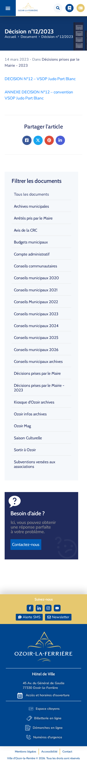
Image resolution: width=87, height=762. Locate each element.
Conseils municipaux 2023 (36, 314)
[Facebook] (27, 140)
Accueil (10, 36)
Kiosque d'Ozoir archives (34, 402)
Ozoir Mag (22, 426)
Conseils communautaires (35, 266)
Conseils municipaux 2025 (36, 337)
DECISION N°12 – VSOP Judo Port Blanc (40, 79)
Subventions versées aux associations (34, 464)
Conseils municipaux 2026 (36, 349)
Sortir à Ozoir (25, 449)
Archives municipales (31, 206)
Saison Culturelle (28, 438)
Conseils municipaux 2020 (36, 278)
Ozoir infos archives (30, 414)
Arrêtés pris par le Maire (33, 218)
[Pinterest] (49, 140)
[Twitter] (38, 140)
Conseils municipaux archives (38, 361)
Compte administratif (32, 254)
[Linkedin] (60, 140)
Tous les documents (31, 194)
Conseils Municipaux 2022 (36, 301)
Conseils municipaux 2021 (36, 290)
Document (29, 36)
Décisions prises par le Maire (37, 373)
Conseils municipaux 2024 (36, 325)
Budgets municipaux (31, 242)
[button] (8, 8)
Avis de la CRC (25, 230)
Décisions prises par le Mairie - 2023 (39, 387)
